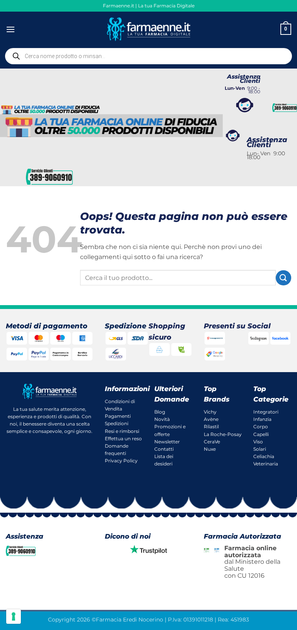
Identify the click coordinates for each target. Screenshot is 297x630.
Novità (162, 419)
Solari (259, 449)
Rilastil (211, 426)
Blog (159, 412)
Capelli (261, 434)
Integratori (265, 412)
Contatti (164, 449)
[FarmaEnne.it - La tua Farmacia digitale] (149, 29)
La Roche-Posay (223, 434)
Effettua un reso (123, 438)
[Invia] (283, 277)
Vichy (210, 412)
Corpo (260, 426)
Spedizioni (116, 423)
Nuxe (210, 449)
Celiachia (263, 456)
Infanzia (262, 419)
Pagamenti (118, 416)
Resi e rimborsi (122, 431)
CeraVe (212, 442)
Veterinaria (265, 464)
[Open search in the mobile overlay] (148, 56)
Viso (258, 442)
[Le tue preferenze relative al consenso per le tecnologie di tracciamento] (13, 616)
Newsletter (167, 442)
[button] (10, 29)
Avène (211, 419)
